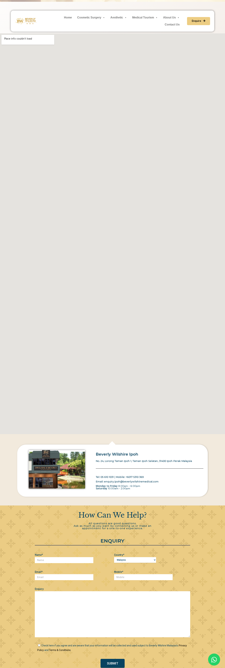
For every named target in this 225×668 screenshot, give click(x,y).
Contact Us (172, 24)
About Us (169, 17)
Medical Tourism (143, 17)
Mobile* (118, 571)
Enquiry (39, 589)
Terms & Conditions (60, 650)
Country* (119, 554)
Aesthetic (116, 17)
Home (68, 17)
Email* (39, 571)
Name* (39, 554)
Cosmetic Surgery (89, 17)
